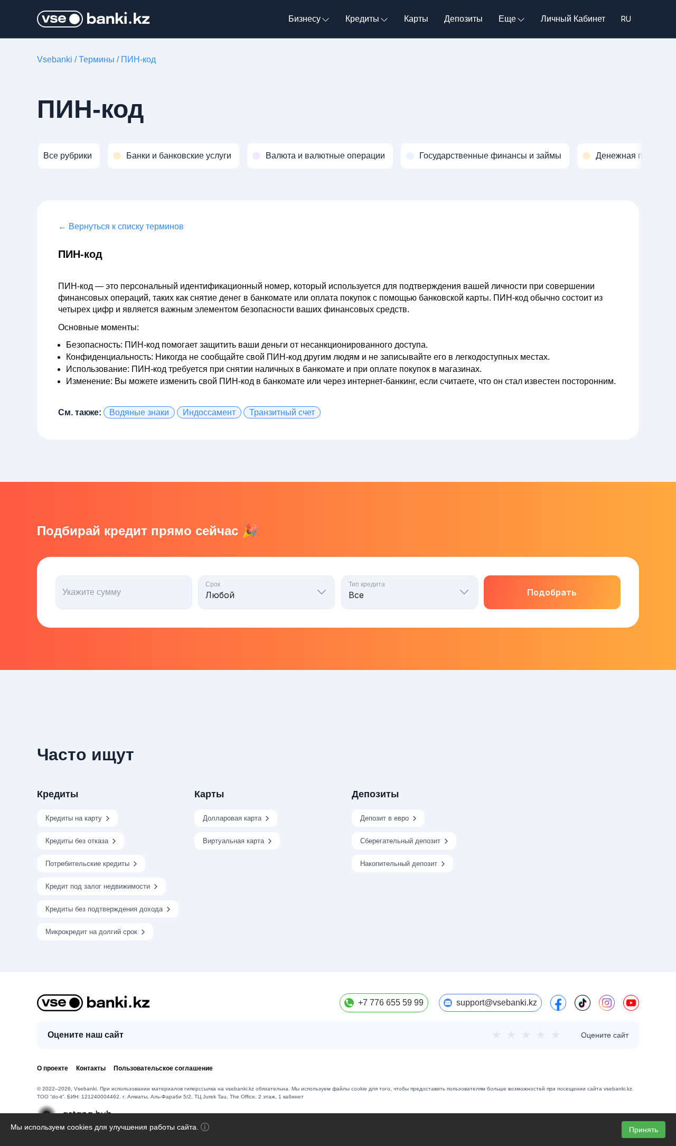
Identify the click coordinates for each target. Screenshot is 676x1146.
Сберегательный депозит (400, 841)
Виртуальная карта (233, 841)
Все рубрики (67, 155)
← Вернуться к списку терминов (121, 226)
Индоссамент (209, 412)
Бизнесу (304, 19)
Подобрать (552, 592)
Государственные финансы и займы (490, 155)
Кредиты (362, 19)
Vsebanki (54, 59)
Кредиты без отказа (76, 841)
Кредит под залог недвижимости (97, 886)
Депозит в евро (384, 818)
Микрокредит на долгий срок (91, 932)
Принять (643, 1129)
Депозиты (463, 19)
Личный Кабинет (573, 19)
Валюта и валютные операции (325, 155)
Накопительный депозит (398, 864)
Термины (97, 59)
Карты (416, 19)
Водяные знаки (139, 412)
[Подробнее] (205, 1128)
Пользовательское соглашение (163, 1068)
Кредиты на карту (73, 818)
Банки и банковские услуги (178, 155)
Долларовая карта (232, 818)
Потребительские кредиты (87, 864)
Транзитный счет (282, 412)
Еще (507, 19)
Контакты (91, 1068)
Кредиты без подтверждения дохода (104, 909)
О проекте (52, 1068)
